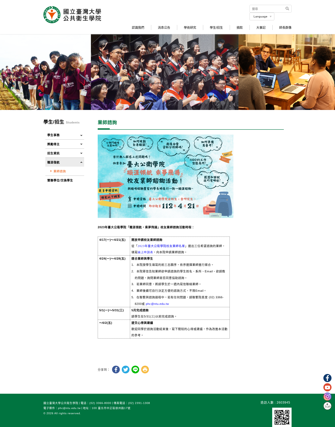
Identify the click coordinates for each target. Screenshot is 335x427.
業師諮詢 (60, 171)
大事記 (261, 27)
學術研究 (190, 27)
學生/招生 (216, 27)
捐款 (240, 27)
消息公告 (164, 27)
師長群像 (285, 27)
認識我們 (138, 27)
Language (261, 16)
